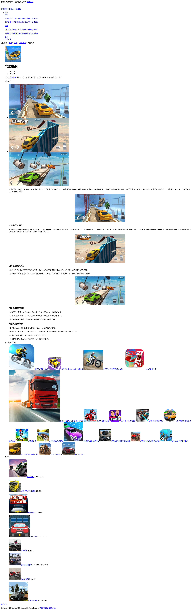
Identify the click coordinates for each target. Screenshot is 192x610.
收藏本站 (30, 2)
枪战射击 (8, 33)
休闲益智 (8, 29)
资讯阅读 (8, 18)
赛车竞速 (28, 33)
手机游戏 (11, 9)
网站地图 (4, 604)
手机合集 (17, 9)
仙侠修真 (35, 29)
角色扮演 (21, 29)
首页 (6, 12)
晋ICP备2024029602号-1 (48, 608)
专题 (6, 37)
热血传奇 (28, 29)
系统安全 (28, 22)
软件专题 (8, 39)
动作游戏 (15, 29)
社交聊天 (15, 18)
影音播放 (28, 18)
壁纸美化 (21, 22)
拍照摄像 (15, 22)
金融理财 (35, 18)
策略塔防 (15, 33)
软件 (6, 15)
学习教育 (8, 22)
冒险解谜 (21, 33)
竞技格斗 (35, 33)
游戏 (6, 26)
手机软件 (4, 9)
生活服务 (21, 18)
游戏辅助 (35, 22)
